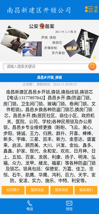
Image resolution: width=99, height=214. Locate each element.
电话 (29, 209)
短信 (69, 209)
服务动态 (37, 190)
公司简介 (13, 190)
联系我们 (86, 190)
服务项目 (61, 190)
